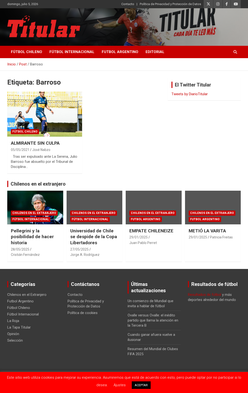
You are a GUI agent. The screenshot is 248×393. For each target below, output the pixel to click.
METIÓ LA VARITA (207, 231)
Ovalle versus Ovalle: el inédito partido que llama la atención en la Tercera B (153, 320)
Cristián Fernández (25, 255)
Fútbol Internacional (71, 52)
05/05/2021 (20, 150)
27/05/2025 (79, 249)
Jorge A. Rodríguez (85, 255)
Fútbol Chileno (26, 52)
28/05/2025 (20, 249)
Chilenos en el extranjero (38, 184)
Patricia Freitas (221, 237)
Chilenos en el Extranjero (34, 213)
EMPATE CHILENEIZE (151, 231)
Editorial (155, 52)
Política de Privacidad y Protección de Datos (170, 4)
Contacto (127, 4)
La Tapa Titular (19, 327)
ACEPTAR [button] (141, 385)
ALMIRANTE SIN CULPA (35, 143)
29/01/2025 (138, 237)
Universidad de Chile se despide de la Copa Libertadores (93, 236)
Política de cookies (83, 313)
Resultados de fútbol (204, 294)
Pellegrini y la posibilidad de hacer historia (32, 236)
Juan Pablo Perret (143, 243)
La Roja (13, 321)
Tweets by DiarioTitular (189, 94)
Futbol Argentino (120, 52)
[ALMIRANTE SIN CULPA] (44, 114)
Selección (15, 340)
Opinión (13, 334)
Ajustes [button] (120, 385)
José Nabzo (41, 150)
